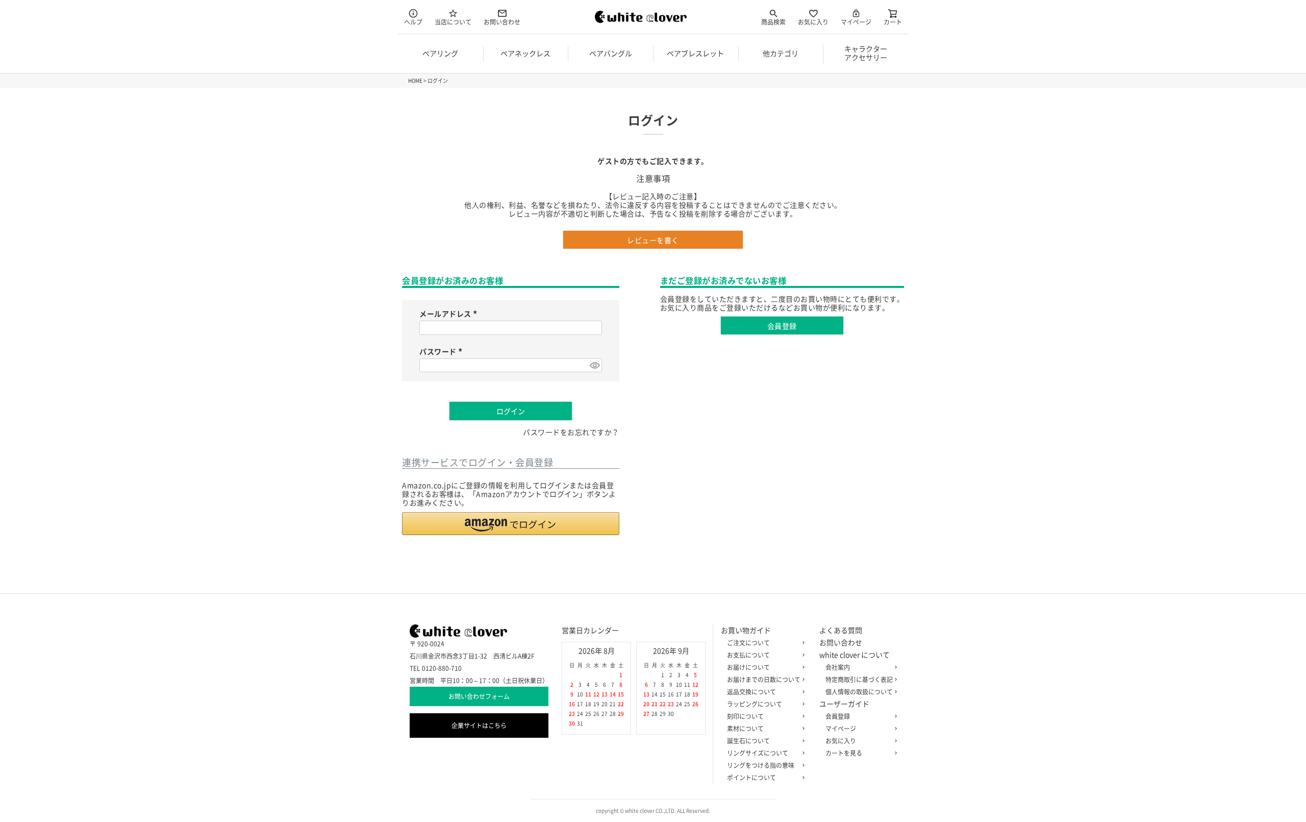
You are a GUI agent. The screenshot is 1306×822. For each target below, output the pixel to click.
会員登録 (837, 716)
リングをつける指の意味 (760, 765)
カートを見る (843, 753)
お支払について (748, 655)
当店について (453, 22)
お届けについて (748, 667)
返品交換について (751, 692)
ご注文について (748, 643)
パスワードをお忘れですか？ (571, 432)
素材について (745, 729)
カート (893, 22)
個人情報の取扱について (859, 692)
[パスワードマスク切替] (594, 365)
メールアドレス (449, 314)
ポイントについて (751, 778)
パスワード (442, 351)
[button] (510, 523)
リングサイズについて (757, 753)
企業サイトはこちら (479, 725)
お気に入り (813, 22)
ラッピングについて (754, 704)
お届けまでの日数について (763, 679)
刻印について (745, 716)
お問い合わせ (502, 22)
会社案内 (837, 667)
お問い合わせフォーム (479, 696)
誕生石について (748, 741)
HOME (415, 80)
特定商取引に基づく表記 (859, 679)
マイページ (856, 22)
